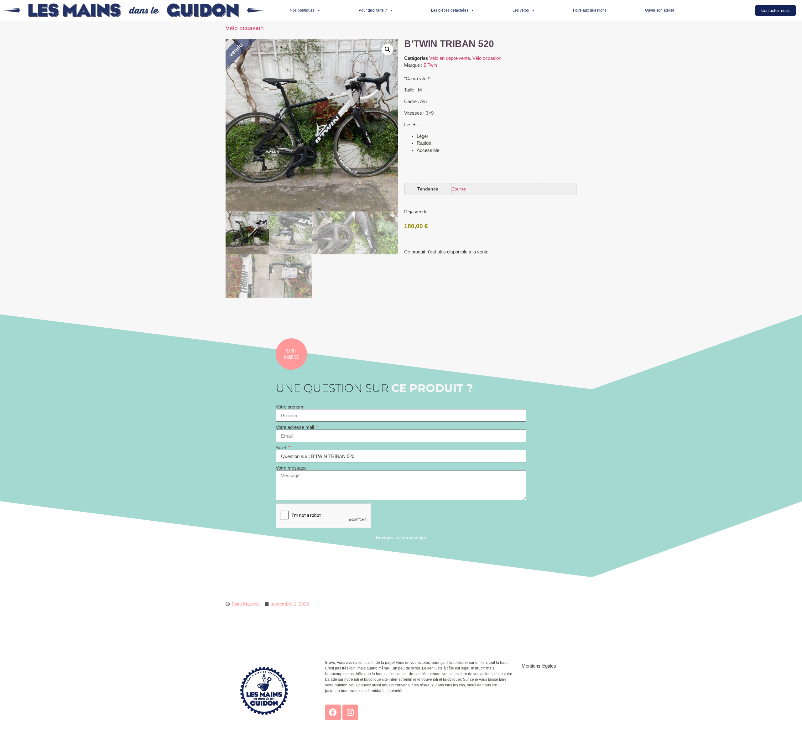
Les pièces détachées (449, 10)
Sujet (281, 447)
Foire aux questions (590, 10)
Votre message (291, 468)
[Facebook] (333, 712)
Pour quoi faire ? (373, 10)
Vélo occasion (245, 28)
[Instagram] (350, 712)
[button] (387, 49)
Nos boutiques (302, 10)
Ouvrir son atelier (659, 10)
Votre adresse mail (295, 427)
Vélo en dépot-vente (449, 58)
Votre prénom (289, 406)
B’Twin (430, 65)
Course (458, 189)
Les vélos (521, 10)
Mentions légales (539, 666)
